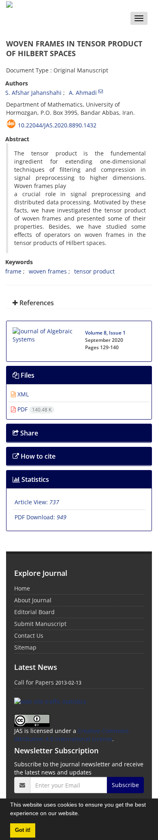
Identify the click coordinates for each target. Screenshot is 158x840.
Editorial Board (34, 612)
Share (28, 433)
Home (22, 588)
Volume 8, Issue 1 (105, 332)
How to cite (37, 456)
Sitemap (25, 647)
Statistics (34, 479)
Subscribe (125, 785)
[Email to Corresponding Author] (100, 91)
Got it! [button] (22, 830)
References (36, 302)
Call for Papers (34, 682)
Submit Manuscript (40, 624)
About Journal (32, 600)
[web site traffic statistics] (50, 700)
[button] (82, 814)
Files (26, 375)
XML (22, 394)
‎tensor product (94, 271)
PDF (33, 409)
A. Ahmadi (83, 92)
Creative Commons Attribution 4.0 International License (71, 735)
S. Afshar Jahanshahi (33, 92)
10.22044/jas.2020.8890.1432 (57, 125)
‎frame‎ (13, 271)
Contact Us (28, 635)
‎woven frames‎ (48, 271)
